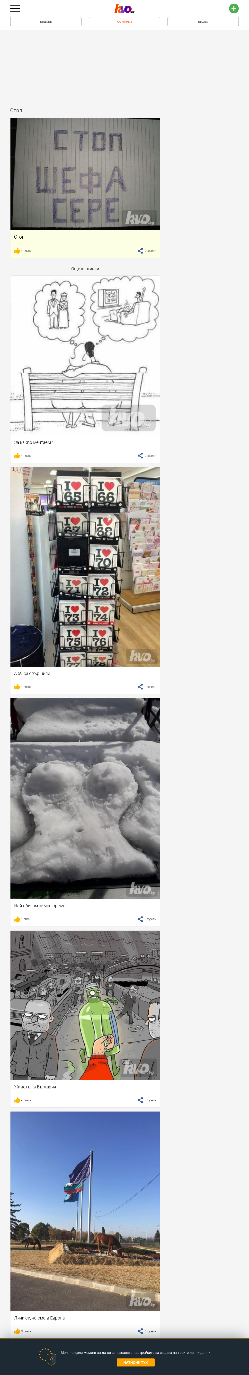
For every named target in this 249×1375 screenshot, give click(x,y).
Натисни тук (136, 1362)
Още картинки (85, 268)
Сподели (150, 251)
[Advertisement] (124, 67)
